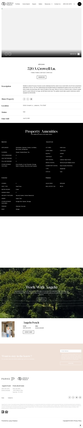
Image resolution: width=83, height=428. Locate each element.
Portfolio (17, 4)
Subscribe (70, 363)
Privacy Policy (75, 359)
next (9, 53)
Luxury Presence (12, 420)
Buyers (34, 4)
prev (6, 53)
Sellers (40, 4)
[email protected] (6, 390)
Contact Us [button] (41, 299)
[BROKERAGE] (80, 397)
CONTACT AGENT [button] (28, 332)
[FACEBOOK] (69, 397)
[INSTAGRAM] (73, 397)
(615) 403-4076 (67, 4)
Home (3, 397)
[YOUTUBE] (76, 397)
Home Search (26, 4)
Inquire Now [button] (41, 77)
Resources (47, 4)
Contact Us (10, 397)
